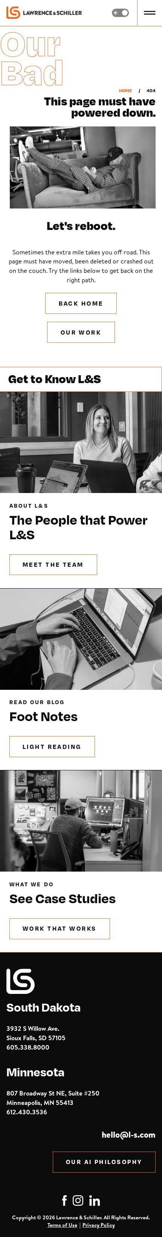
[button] (150, 13)
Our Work (81, 332)
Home (125, 90)
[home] (44, 12)
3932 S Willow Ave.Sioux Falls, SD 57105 (36, 1033)
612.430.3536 (26, 1112)
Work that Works (60, 928)
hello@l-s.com (129, 1135)
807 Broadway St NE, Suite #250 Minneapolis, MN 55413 (52, 1098)
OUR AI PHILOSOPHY (104, 1161)
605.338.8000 (27, 1047)
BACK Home (81, 303)
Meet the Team (53, 564)
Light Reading (52, 746)
